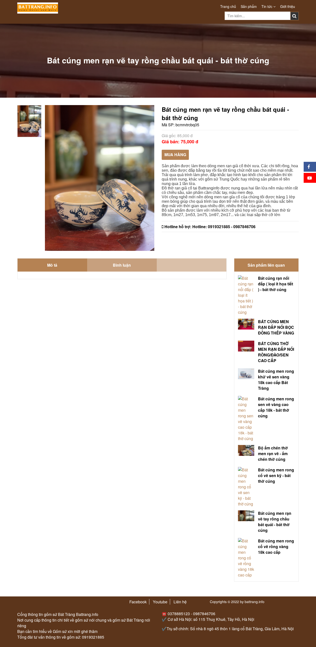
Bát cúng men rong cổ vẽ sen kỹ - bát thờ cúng (276, 475)
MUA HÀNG (175, 154)
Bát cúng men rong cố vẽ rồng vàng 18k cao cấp (276, 546)
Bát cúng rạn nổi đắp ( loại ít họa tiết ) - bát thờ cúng (275, 283)
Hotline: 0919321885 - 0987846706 (224, 226)
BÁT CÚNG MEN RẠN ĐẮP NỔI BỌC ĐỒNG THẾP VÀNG (276, 327)
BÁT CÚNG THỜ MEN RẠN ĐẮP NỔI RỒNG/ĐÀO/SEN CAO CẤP (276, 352)
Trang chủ (228, 6)
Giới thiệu (287, 6)
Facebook (138, 602)
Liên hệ (180, 602)
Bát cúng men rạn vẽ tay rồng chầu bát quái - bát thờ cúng (274, 521)
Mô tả (52, 265)
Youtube (160, 602)
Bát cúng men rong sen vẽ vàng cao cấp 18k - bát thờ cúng (276, 407)
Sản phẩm (249, 6)
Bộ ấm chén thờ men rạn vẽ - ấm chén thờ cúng (273, 453)
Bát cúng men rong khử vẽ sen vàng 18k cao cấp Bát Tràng (276, 379)
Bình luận (122, 265)
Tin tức (267, 6)
